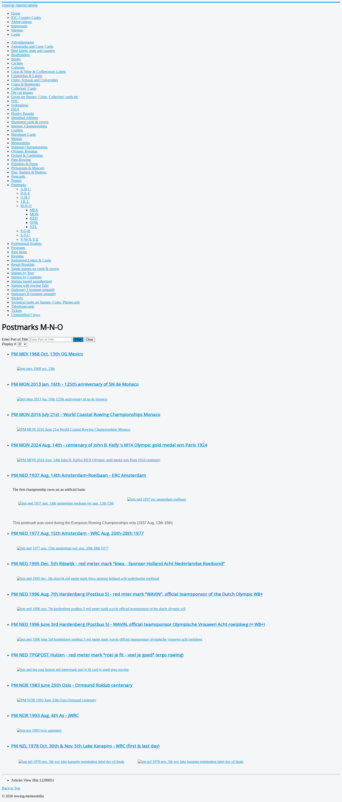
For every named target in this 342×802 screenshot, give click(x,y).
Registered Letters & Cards (31, 260)
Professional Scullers (26, 244)
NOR (34, 223)
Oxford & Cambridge (27, 155)
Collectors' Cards (23, 88)
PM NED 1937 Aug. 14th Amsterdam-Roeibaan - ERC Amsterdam (78, 475)
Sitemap (17, 30)
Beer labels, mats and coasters (33, 51)
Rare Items (19, 252)
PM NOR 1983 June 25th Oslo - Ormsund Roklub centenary (71, 685)
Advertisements (22, 42)
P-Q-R (25, 231)
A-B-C (25, 189)
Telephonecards (22, 306)
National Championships (29, 147)
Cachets (17, 63)
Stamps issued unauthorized (31, 281)
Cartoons (17, 67)
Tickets (16, 311)
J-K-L (24, 202)
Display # (9, 344)
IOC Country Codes (26, 18)
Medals (16, 139)
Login (15, 34)
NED (34, 218)
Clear (89, 339)
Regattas (17, 256)
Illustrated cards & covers (29, 122)
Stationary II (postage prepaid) (33, 294)
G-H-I (25, 197)
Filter (78, 339)
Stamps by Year (22, 273)
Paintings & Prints (24, 164)
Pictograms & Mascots (27, 168)
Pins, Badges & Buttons (28, 172)
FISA (15, 109)
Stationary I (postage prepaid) (32, 290)
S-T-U (25, 235)
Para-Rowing (21, 160)
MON (34, 214)
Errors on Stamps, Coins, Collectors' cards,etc (44, 97)
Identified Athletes (24, 118)
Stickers (17, 298)
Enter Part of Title (15, 339)
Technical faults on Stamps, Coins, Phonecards (45, 302)
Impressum (19, 26)
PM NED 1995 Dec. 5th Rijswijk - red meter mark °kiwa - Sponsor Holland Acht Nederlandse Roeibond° (118, 563)
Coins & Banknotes (25, 84)
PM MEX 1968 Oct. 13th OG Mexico (47, 354)
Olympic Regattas (24, 151)
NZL (33, 227)
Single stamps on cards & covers (35, 269)
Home (15, 13)
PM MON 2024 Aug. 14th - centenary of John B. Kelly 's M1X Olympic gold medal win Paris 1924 (109, 445)
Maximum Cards (23, 135)
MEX (34, 210)
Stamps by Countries (26, 277)
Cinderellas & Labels (26, 76)
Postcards (18, 176)
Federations (19, 105)
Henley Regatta (22, 114)
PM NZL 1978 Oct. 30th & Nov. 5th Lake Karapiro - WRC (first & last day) (85, 746)
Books (16, 59)
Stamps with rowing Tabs (30, 285)
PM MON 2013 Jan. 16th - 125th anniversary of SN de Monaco (75, 384)
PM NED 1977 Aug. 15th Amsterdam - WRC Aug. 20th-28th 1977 (77, 533)
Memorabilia (20, 143)
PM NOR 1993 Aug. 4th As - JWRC (45, 715)
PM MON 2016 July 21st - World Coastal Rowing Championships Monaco (85, 414)
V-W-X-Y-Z (29, 239)
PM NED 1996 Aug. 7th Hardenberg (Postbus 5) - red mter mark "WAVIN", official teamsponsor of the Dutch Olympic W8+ (137, 594)
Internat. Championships (29, 126)
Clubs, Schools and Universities (34, 80)
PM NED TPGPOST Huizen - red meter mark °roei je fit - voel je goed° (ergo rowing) (97, 655)
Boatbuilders (20, 55)
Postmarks (18, 185)
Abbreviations (21, 22)
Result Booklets (22, 264)
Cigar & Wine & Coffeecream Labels (38, 72)
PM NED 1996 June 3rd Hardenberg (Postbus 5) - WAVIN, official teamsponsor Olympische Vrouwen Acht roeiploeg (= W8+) (138, 624)
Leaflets (17, 130)
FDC (15, 101)
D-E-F (25, 193)
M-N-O (26, 206)
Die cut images (22, 93)
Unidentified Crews (25, 315)
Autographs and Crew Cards (32, 46)
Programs (18, 248)
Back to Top (11, 788)
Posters (16, 181)
